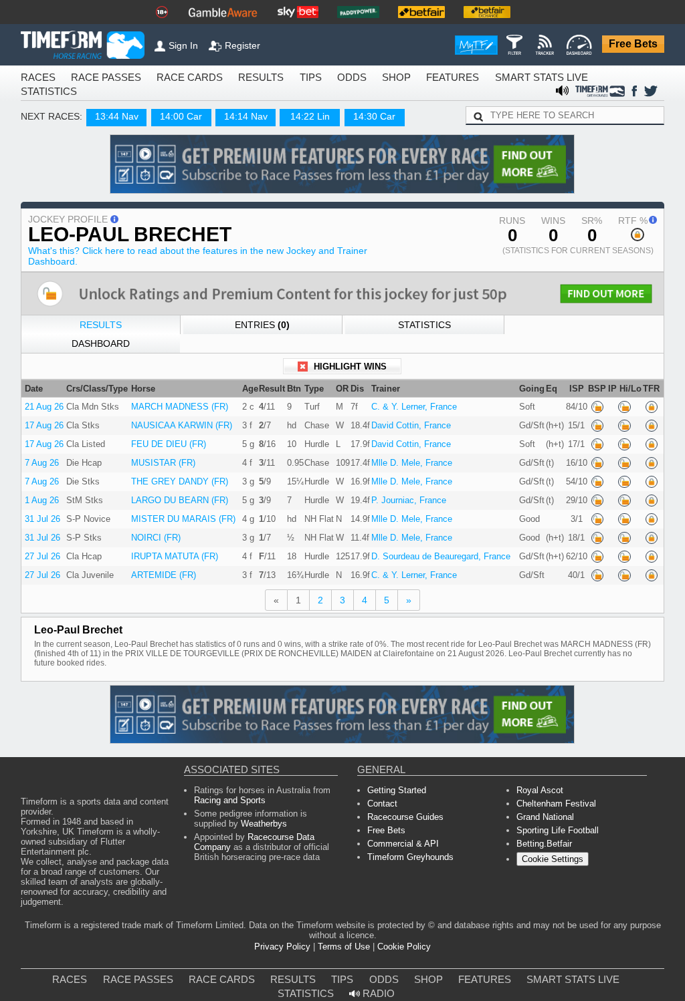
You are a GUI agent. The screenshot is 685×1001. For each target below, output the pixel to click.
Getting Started (394, 782)
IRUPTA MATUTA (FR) (175, 551)
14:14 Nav (233, 119)
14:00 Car (169, 119)
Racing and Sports (227, 793)
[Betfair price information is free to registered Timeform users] (595, 397)
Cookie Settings (550, 857)
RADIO (626, 966)
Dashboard (584, 330)
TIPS (268, 78)
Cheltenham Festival (552, 797)
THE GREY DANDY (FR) (178, 474)
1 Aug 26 (40, 493)
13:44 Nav (104, 119)
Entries (261, 330)
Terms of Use (343, 932)
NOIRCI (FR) (159, 532)
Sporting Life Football (555, 826)
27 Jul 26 (40, 551)
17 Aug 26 (42, 416)
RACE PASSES (92, 78)
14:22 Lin (297, 119)
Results (100, 330)
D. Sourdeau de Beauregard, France (430, 551)
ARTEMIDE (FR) (165, 571)
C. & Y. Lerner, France (404, 397)
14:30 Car (363, 119)
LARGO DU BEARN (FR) (178, 493)
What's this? (187, 259)
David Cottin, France (404, 416)
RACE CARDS (162, 78)
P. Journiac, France (401, 493)
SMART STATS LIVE (471, 78)
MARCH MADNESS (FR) (177, 397)
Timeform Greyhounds (407, 855)
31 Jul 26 (40, 513)
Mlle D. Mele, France (402, 455)
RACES (35, 78)
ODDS (305, 78)
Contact (382, 797)
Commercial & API (400, 841)
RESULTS (223, 78)
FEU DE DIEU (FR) (169, 436)
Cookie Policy (397, 932)
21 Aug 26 (42, 397)
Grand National (544, 811)
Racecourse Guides (401, 811)
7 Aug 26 (40, 455)
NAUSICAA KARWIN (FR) (179, 416)
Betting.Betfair (541, 841)
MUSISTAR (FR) (164, 455)
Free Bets (636, 44)
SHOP (344, 78)
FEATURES (394, 78)
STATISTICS (550, 78)
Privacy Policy (288, 932)
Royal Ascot (538, 782)
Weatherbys (225, 819)
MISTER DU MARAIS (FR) (180, 513)
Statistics (423, 330)
